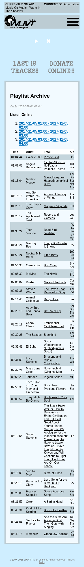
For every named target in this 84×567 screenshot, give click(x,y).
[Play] (36, 41)
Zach (13, 106)
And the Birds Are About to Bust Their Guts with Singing (55, 522)
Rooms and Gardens (51, 216)
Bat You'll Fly (52, 311)
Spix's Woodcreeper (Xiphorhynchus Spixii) (54, 346)
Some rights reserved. (54, 559)
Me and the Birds (55, 282)
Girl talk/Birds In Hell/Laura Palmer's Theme (54, 166)
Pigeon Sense (53, 377)
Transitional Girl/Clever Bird (54, 324)
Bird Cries (50, 265)
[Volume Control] (49, 41)
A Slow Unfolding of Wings (55, 196)
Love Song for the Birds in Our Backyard (55, 483)
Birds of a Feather (55, 510)
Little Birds (51, 255)
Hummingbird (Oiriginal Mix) (53, 370)
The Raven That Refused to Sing (54, 290)
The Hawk (50, 273)
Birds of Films (53, 473)
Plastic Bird (51, 157)
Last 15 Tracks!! (24, 67)
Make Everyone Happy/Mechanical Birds (56, 181)
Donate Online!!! (61, 67)
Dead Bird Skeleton (50, 231)
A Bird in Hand (53, 501)
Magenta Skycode (55, 206)
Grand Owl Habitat (56, 534)
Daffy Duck (51, 299)
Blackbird (50, 334)
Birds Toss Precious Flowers (55, 387)
